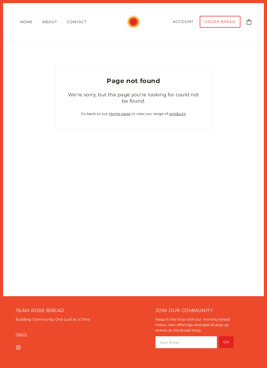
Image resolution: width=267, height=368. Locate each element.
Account (183, 21)
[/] (133, 21)
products (177, 113)
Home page (119, 113)
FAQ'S (21, 334)
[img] (18, 347)
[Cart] (249, 21)
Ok (226, 342)
